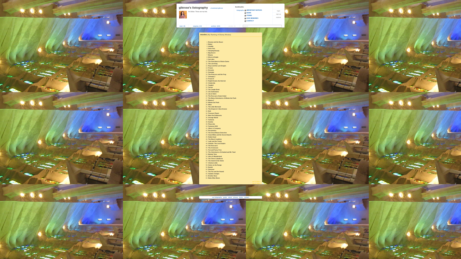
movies (215, 35)
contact (246, 197)
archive (215, 26)
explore (278, 17)
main (182, 26)
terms (241, 197)
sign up (278, 14)
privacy (235, 197)
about (230, 197)
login (278, 11)
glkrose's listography (193, 7)
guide (225, 197)
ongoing (197, 26)
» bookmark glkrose (216, 8)
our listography (217, 197)
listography (240, 10)
